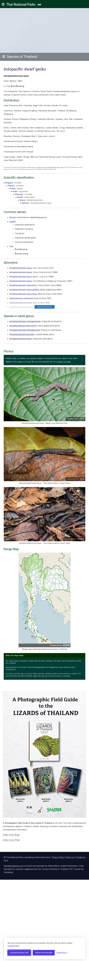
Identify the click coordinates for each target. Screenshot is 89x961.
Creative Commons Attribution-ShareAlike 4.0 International (81, 539)
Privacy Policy (58, 857)
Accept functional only (19, 953)
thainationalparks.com (13, 866)
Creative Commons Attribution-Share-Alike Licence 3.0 (51, 167)
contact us (60, 361)
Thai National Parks (24, 5)
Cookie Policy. (13, 945)
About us (70, 857)
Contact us (80, 857)
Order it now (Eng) (11, 835)
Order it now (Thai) (11, 840)
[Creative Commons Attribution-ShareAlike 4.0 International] (66, 645)
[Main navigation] (3, 4)
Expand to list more (44, 307)
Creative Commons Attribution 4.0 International (82, 419)
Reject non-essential (43, 953)
